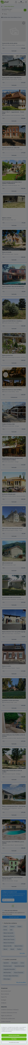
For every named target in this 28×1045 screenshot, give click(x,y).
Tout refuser (14, 1039)
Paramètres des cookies (14, 1042)
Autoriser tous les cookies (14, 1035)
